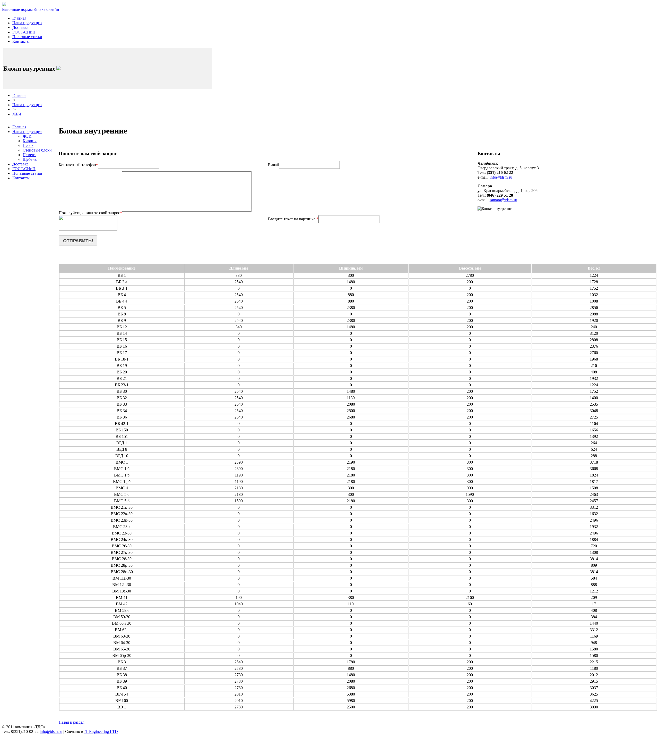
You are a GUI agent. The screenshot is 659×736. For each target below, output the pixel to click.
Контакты (21, 41)
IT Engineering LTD (101, 731)
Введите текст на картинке (293, 219)
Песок (28, 145)
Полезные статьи (27, 37)
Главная (19, 18)
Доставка (20, 27)
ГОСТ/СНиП (24, 32)
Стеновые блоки (37, 150)
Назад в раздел (71, 722)
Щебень (30, 159)
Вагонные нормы (17, 9)
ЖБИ (16, 114)
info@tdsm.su (501, 177)
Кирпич (30, 141)
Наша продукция (27, 23)
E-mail (273, 165)
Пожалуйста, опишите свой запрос (90, 213)
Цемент (29, 155)
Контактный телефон (78, 165)
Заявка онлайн (46, 9)
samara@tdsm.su (503, 200)
